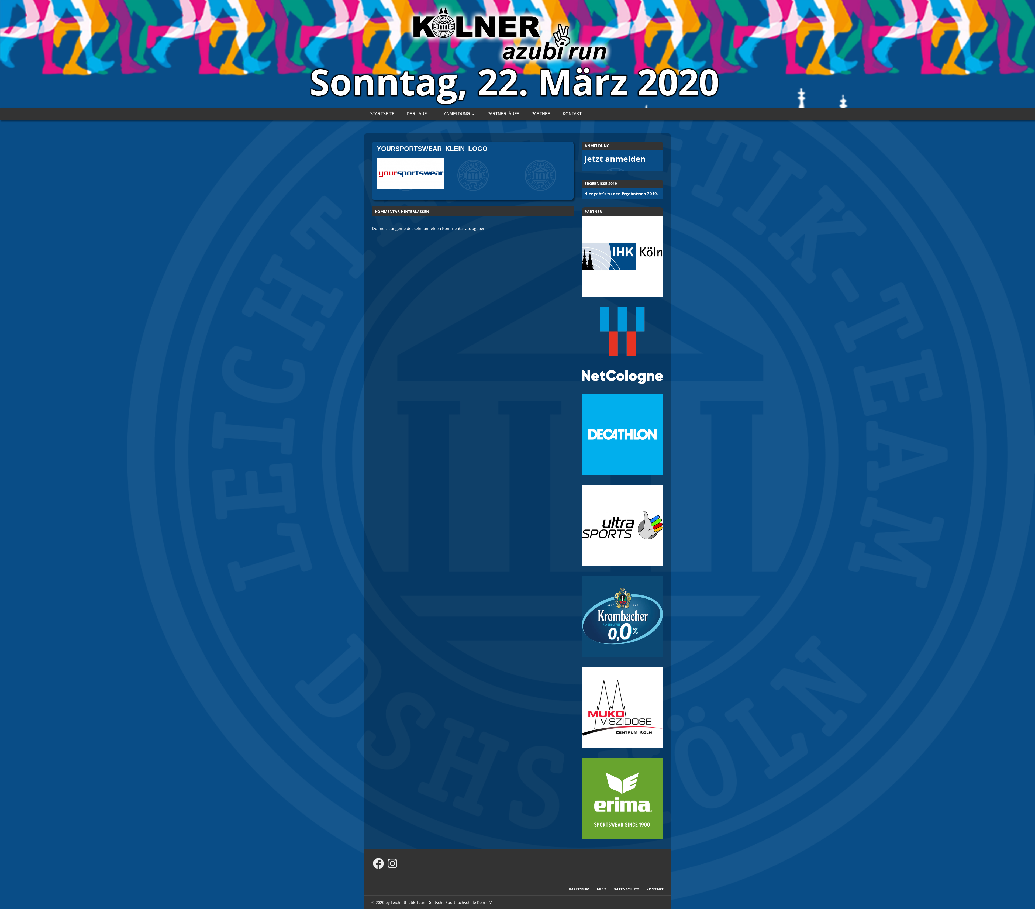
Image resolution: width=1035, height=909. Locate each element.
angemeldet (402, 228)
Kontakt (572, 113)
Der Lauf (417, 113)
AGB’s (601, 889)
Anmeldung (457, 113)
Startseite (382, 113)
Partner (541, 113)
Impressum (579, 889)
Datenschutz (626, 889)
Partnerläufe (503, 113)
